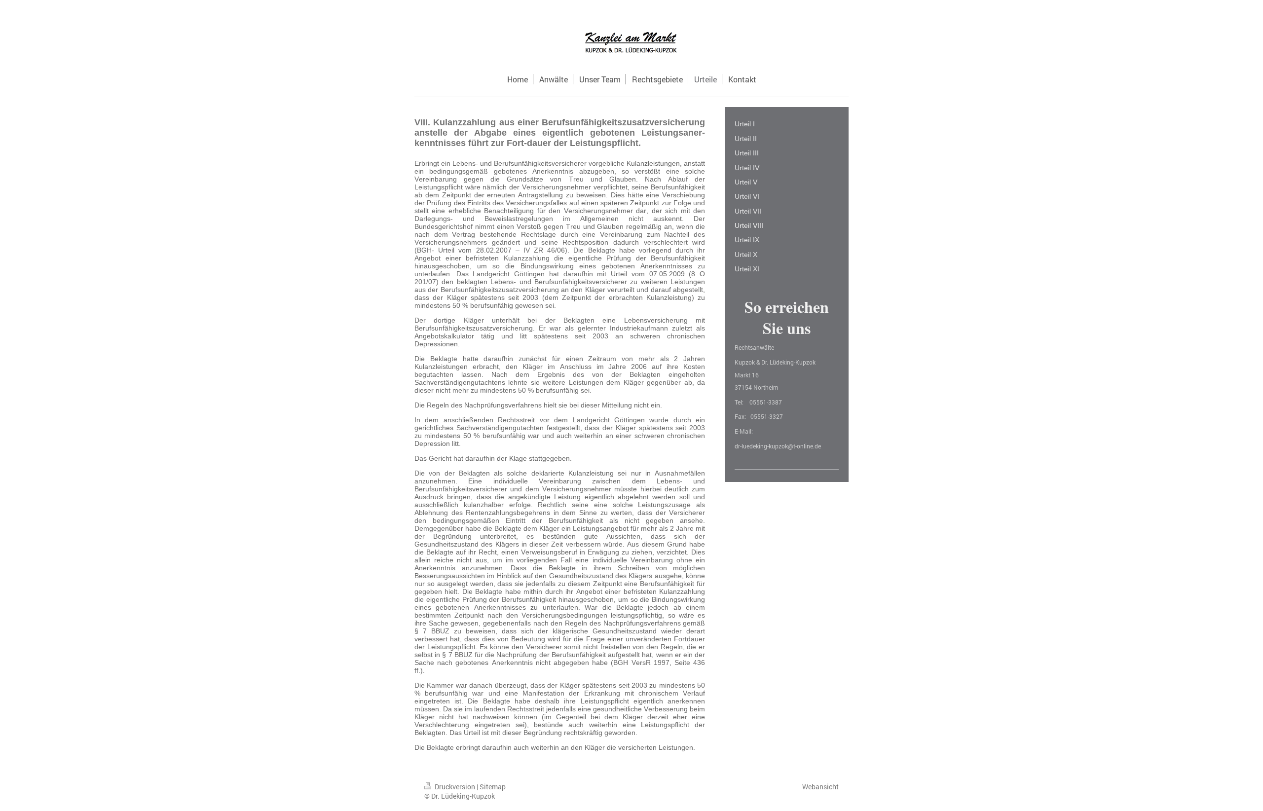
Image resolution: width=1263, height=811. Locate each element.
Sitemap (493, 786)
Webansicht (820, 786)
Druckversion (455, 786)
